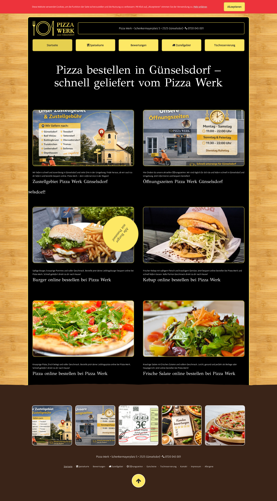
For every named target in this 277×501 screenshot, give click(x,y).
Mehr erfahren (200, 6)
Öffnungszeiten (136, 466)
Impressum (196, 466)
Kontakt (183, 466)
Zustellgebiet (117, 466)
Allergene (209, 466)
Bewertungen (99, 466)
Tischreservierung (168, 466)
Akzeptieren (234, 6)
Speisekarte (83, 466)
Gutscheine (151, 466)
